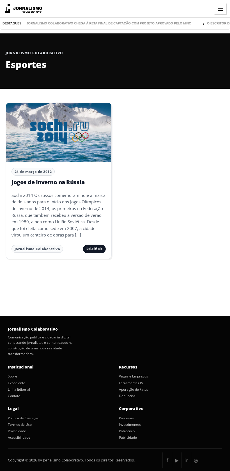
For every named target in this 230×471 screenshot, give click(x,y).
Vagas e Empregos (133, 376)
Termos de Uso (20, 424)
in (186, 460)
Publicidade (128, 437)
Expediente (16, 383)
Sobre (12, 376)
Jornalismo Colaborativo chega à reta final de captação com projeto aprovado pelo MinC (105, 23)
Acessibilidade (19, 437)
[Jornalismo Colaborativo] (22, 8)
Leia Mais (94, 248)
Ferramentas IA (131, 383)
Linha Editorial (19, 389)
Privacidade (17, 431)
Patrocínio (127, 431)
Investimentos (130, 424)
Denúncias (127, 396)
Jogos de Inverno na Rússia (48, 182)
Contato (14, 396)
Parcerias (126, 418)
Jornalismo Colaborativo (37, 249)
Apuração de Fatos (133, 389)
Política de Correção (23, 418)
